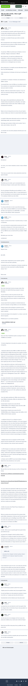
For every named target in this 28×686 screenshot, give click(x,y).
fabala (5, 156)
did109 (5, 217)
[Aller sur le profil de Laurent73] (2, 547)
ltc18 (5, 584)
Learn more (2, 2)
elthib (5, 526)
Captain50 (6, 200)
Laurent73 (6, 546)
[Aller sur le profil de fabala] (2, 157)
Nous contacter (10, 684)
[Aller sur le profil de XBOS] (2, 180)
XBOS (5, 179)
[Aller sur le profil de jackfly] (2, 21)
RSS (20, 684)
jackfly (6, 21)
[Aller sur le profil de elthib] (2, 527)
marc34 (6, 245)
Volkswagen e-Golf (16, 21)
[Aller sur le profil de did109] (2, 218)
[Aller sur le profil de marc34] (2, 246)
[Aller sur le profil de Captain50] (2, 201)
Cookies (16, 684)
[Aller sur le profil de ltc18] (2, 584)
